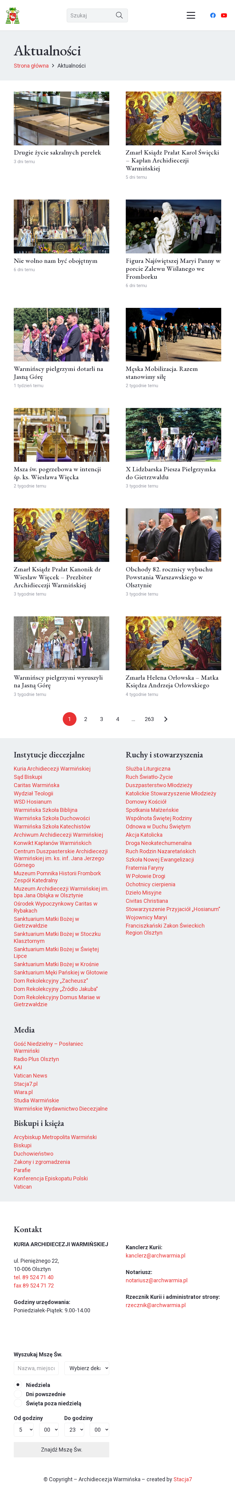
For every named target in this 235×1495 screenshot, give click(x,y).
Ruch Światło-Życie (149, 777)
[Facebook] (212, 15)
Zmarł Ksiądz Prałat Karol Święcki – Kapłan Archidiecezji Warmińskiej (172, 160)
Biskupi (23, 1145)
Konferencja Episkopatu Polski (51, 1178)
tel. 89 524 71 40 (34, 1277)
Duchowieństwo (33, 1153)
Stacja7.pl (26, 1084)
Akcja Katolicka (144, 835)
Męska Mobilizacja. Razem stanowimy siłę (162, 372)
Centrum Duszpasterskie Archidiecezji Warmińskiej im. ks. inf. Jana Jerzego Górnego (61, 858)
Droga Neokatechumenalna (159, 843)
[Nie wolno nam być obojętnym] (61, 226)
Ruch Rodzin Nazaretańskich (161, 851)
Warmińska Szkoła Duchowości (52, 818)
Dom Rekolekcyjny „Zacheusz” (51, 980)
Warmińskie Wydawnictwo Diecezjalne (61, 1108)
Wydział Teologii (33, 793)
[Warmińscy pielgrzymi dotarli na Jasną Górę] (61, 335)
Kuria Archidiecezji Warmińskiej (52, 768)
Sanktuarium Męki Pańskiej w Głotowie (61, 972)
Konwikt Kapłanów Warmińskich (52, 843)
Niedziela (37, 1385)
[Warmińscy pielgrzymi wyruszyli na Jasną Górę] (61, 643)
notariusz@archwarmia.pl (157, 1280)
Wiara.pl (23, 1092)
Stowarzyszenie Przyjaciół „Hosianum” (173, 909)
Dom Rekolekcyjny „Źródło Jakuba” (56, 989)
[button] (191, 15)
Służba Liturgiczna (148, 768)
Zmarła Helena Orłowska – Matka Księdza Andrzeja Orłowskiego (172, 681)
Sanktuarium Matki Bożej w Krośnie (56, 964)
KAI (18, 1067)
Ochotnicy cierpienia (150, 884)
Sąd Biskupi (28, 777)
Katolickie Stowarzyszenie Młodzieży (171, 793)
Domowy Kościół (146, 801)
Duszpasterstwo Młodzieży (159, 785)
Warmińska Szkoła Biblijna (45, 810)
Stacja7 (182, 1479)
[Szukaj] (119, 15)
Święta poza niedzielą (53, 1403)
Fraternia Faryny (145, 868)
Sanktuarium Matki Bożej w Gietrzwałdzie (46, 922)
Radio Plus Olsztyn (36, 1059)
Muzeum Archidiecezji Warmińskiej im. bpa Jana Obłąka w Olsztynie (61, 892)
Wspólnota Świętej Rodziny (159, 818)
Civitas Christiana (147, 901)
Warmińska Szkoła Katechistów (52, 826)
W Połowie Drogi (145, 876)
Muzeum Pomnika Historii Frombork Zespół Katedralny (57, 877)
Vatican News (30, 1075)
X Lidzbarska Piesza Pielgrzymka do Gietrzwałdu (171, 473)
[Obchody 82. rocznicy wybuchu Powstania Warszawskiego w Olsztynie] (173, 535)
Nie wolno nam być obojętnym (56, 260)
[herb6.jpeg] (13, 15)
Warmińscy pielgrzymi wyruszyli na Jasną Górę (58, 681)
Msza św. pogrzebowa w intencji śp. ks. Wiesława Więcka (57, 473)
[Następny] (165, 719)
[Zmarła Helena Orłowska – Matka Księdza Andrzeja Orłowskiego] (173, 643)
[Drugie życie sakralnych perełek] (61, 118)
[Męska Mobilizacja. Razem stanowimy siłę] (173, 335)
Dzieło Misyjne (144, 892)
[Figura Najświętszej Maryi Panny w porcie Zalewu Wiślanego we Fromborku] (173, 226)
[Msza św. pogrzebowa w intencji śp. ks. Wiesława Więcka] (61, 435)
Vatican (23, 1186)
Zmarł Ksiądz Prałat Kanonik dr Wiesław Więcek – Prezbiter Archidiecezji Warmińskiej (57, 577)
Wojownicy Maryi (146, 917)
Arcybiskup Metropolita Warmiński (55, 1137)
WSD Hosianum (33, 801)
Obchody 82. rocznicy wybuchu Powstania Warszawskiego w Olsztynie (169, 577)
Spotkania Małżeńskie (152, 810)
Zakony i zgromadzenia (42, 1162)
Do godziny (78, 1418)
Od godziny (28, 1418)
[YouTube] (223, 15)
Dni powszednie (45, 1394)
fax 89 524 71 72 (34, 1285)
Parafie (22, 1170)
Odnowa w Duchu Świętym (158, 826)
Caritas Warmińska (36, 785)
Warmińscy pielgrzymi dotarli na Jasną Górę (58, 372)
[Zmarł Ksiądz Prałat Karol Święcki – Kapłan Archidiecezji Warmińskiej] (173, 118)
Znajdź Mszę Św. (61, 1449)
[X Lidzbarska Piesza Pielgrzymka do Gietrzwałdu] (173, 435)
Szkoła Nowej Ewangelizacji (160, 859)
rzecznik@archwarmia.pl (156, 1305)
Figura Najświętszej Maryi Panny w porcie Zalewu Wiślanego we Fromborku (173, 268)
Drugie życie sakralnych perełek (57, 152)
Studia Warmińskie (36, 1100)
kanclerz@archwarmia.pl (155, 1255)
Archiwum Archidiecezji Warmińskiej (58, 835)
